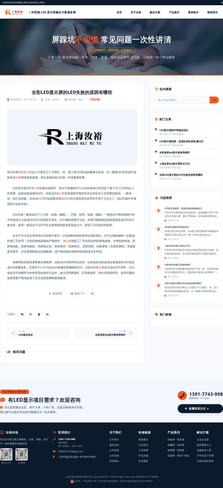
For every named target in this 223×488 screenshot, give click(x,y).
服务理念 (114, 445)
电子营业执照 (127, 481)
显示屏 (27, 172)
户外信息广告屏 (205, 455)
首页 (119, 12)
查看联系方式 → (199, 408)
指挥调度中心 (204, 445)
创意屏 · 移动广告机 (178, 455)
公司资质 (114, 450)
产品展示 (174, 12)
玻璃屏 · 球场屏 (176, 450)
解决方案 (155, 12)
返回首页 (57, 293)
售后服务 (143, 461)
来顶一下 (79, 293)
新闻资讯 (212, 12)
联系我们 (114, 461)
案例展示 (193, 12)
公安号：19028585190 (85, 481)
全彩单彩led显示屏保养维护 (110, 334)
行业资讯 (143, 445)
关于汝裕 (136, 12)
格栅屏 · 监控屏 (176, 445)
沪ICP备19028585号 (109, 481)
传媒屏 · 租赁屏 (176, 439)
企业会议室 (203, 439)
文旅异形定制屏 (205, 461)
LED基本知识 (25, 334)
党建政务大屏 (204, 450)
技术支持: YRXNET (143, 481)
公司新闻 (143, 450)
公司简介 (114, 439)
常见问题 (143, 455)
